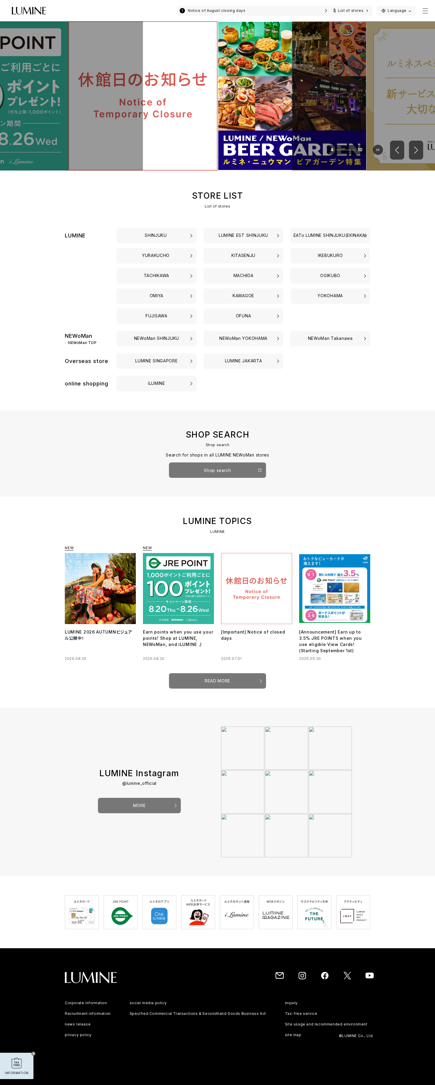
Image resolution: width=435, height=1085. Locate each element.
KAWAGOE (243, 295)
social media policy (148, 1003)
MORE (139, 805)
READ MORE (217, 680)
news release (78, 1024)
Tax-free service (301, 1013)
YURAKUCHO (156, 255)
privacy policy (78, 1035)
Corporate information (86, 1003)
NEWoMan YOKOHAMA (243, 338)
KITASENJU (243, 255)
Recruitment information (88, 1013)
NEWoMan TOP (82, 343)
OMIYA (157, 295)
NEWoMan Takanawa (330, 338)
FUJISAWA (156, 315)
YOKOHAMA (330, 295)
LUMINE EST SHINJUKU (243, 235)
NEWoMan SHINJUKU (156, 338)
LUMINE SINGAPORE (156, 360)
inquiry (291, 1003)
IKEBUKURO (330, 255)
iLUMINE (156, 383)
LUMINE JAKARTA (243, 360)
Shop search (217, 470)
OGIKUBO (330, 275)
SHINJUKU (156, 235)
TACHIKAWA (156, 275)
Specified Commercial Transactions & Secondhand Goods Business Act (198, 1013)
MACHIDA (243, 275)
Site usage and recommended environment (326, 1024)
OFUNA (243, 315)
